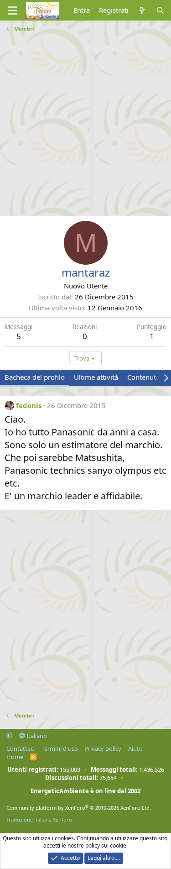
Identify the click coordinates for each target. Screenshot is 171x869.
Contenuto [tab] (143, 377)
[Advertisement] (85, 120)
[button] (9, 736)
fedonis (28, 405)
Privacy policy (102, 748)
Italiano (36, 736)
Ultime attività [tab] (96, 377)
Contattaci (20, 748)
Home (14, 757)
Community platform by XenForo (78, 807)
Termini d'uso (59, 748)
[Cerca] (160, 10)
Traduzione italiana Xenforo (39, 819)
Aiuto (135, 748)
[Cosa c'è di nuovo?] (142, 10)
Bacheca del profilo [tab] (35, 377)
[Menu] (12, 10)
